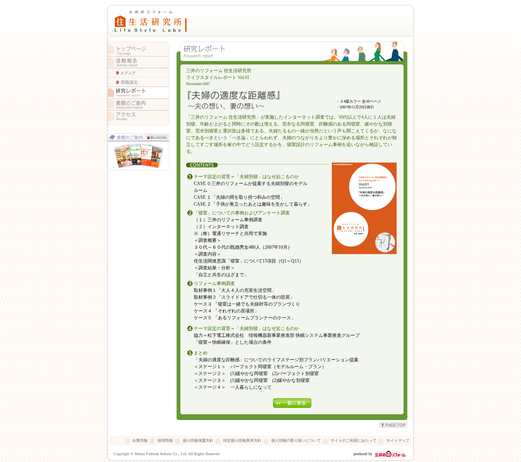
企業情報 (140, 440)
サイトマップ (397, 440)
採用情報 (165, 440)
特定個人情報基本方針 (242, 440)
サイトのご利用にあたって (353, 440)
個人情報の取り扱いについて (296, 440)
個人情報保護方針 (198, 440)
